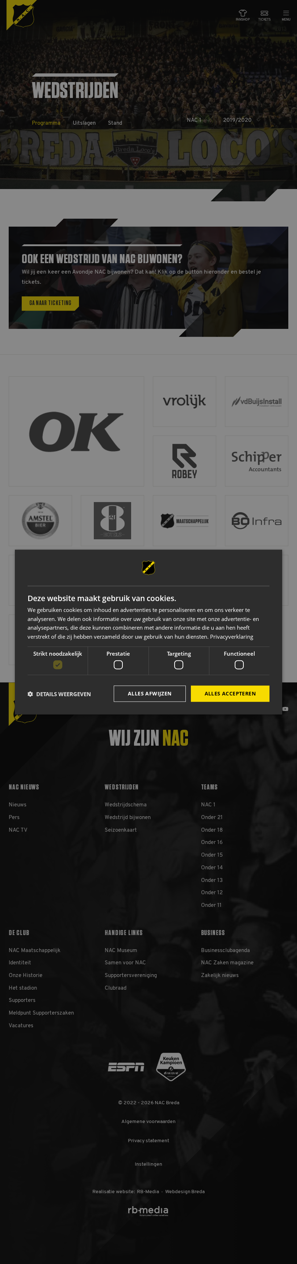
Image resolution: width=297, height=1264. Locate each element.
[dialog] (148, 632)
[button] (59, 694)
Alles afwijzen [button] (150, 693)
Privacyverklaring (231, 636)
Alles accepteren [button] (230, 693)
